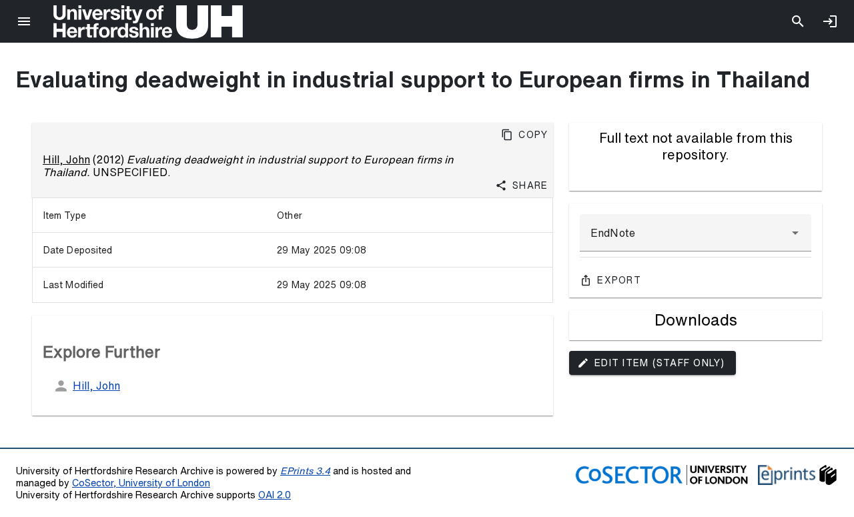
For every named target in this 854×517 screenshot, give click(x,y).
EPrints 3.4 (305, 471)
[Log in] (830, 21)
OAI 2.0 (274, 495)
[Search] (798, 21)
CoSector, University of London (141, 483)
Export (619, 280)
